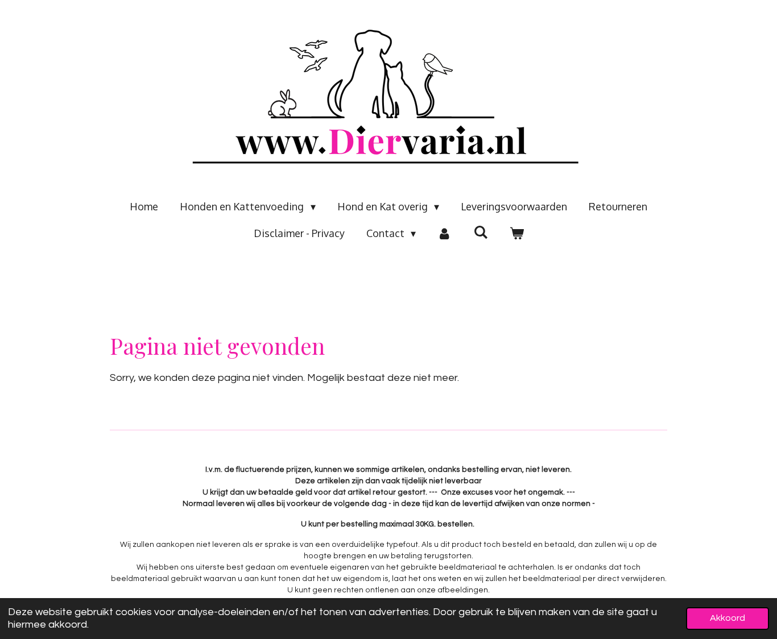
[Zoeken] (480, 232)
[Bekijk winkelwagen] (516, 233)
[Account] (444, 233)
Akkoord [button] (727, 618)
